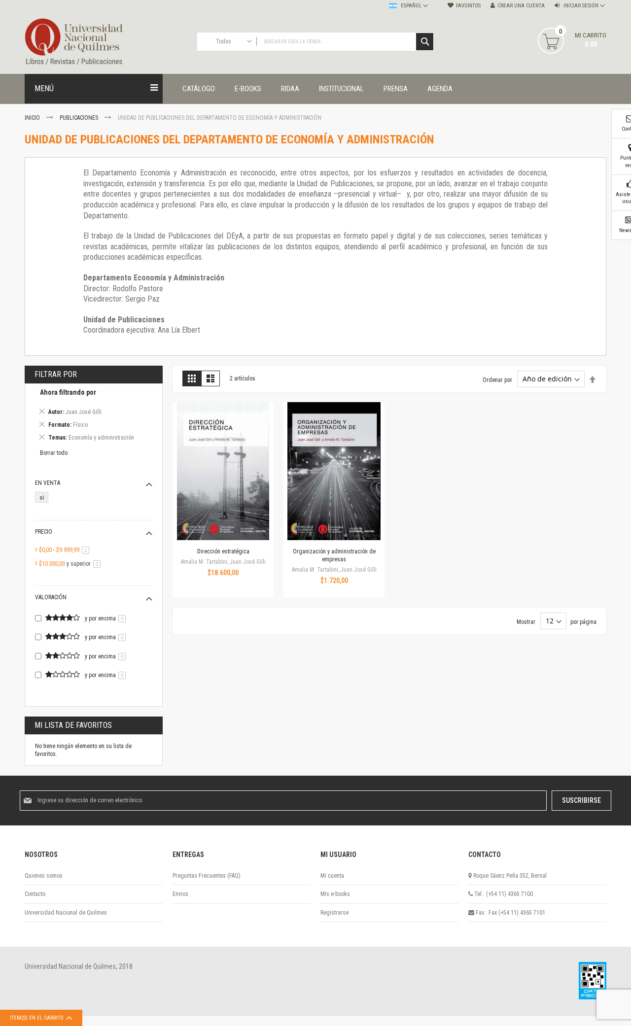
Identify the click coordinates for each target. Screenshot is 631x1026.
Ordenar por (497, 379)
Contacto (35, 893)
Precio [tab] (43, 531)
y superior (71, 563)
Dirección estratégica (223, 551)
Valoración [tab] (51, 597)
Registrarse (334, 912)
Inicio (33, 117)
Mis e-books (335, 893)
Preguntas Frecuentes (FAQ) (207, 875)
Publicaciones (80, 117)
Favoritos (468, 5)
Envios (180, 893)
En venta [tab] (47, 482)
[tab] (93, 416)
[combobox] (315, 41)
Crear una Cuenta (521, 5)
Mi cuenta (332, 875)
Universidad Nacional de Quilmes (66, 912)
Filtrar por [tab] (56, 374)
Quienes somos (44, 875)
